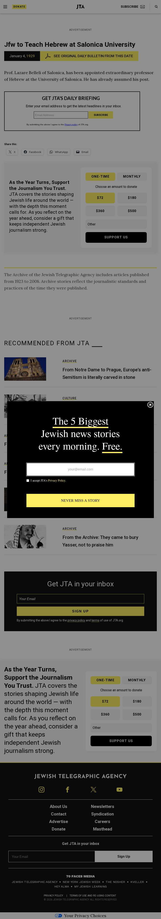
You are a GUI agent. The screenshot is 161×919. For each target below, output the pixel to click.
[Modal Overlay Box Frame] (80, 459)
